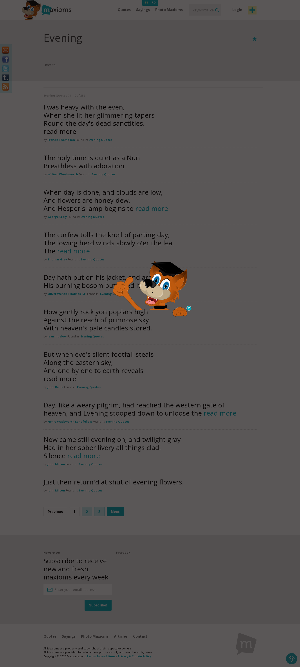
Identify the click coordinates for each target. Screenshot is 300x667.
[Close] (189, 308)
